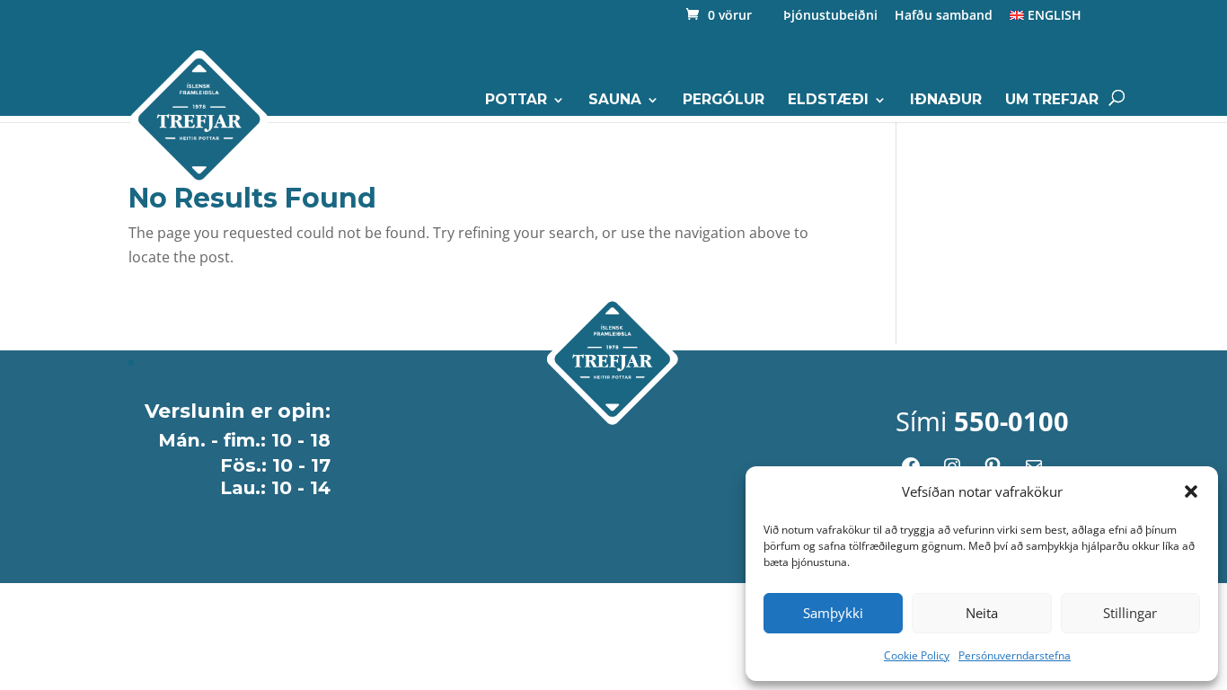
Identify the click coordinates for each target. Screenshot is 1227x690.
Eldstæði (828, 100)
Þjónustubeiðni (830, 16)
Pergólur (723, 100)
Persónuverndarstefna (1014, 655)
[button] (1191, 491)
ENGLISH (1052, 16)
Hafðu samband (944, 16)
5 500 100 (971, 221)
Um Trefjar (1052, 100)
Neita (982, 613)
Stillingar (1130, 613)
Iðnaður (946, 100)
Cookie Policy (916, 655)
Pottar (516, 100)
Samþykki (833, 613)
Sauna (614, 100)
